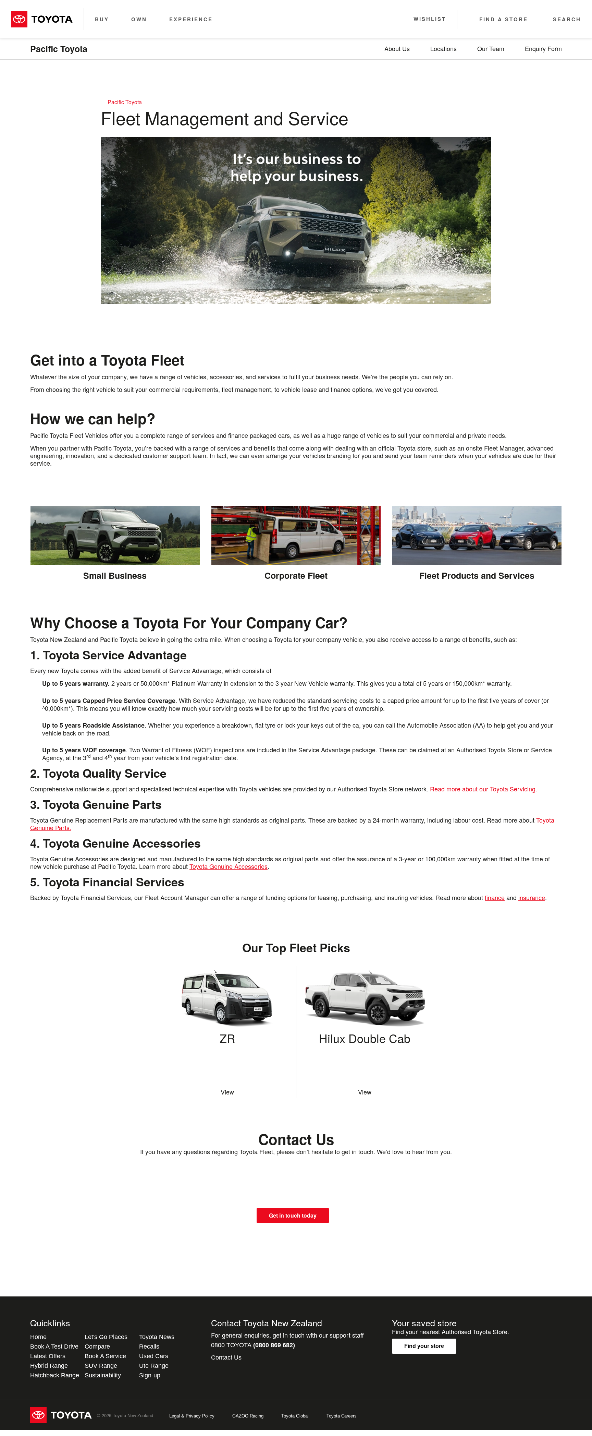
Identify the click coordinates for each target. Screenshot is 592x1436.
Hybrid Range (49, 1365)
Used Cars (153, 1356)
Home (38, 1336)
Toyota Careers (341, 1416)
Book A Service (105, 1356)
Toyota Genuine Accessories (228, 866)
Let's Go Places (106, 1336)
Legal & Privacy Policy (191, 1416)
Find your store (424, 1346)
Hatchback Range (54, 1375)
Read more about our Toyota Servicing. (484, 788)
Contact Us (226, 1357)
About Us (397, 48)
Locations (443, 48)
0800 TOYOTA (253, 1345)
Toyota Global (295, 1416)
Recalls (149, 1346)
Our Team (490, 48)
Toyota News (156, 1336)
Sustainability (103, 1375)
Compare (97, 1346)
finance (495, 897)
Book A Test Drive (54, 1346)
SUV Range (101, 1365)
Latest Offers (47, 1356)
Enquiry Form (543, 48)
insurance (531, 897)
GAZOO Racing (247, 1416)
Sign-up (149, 1375)
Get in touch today (293, 1215)
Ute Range (154, 1365)
